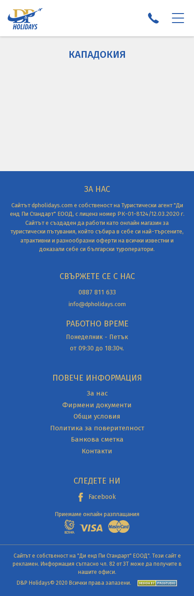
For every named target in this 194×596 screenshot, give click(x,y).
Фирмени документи (97, 405)
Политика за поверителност (97, 428)
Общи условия (97, 416)
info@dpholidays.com (97, 304)
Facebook (102, 497)
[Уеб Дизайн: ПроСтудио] (155, 583)
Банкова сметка (97, 439)
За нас (97, 393)
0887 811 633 (97, 292)
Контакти (97, 451)
